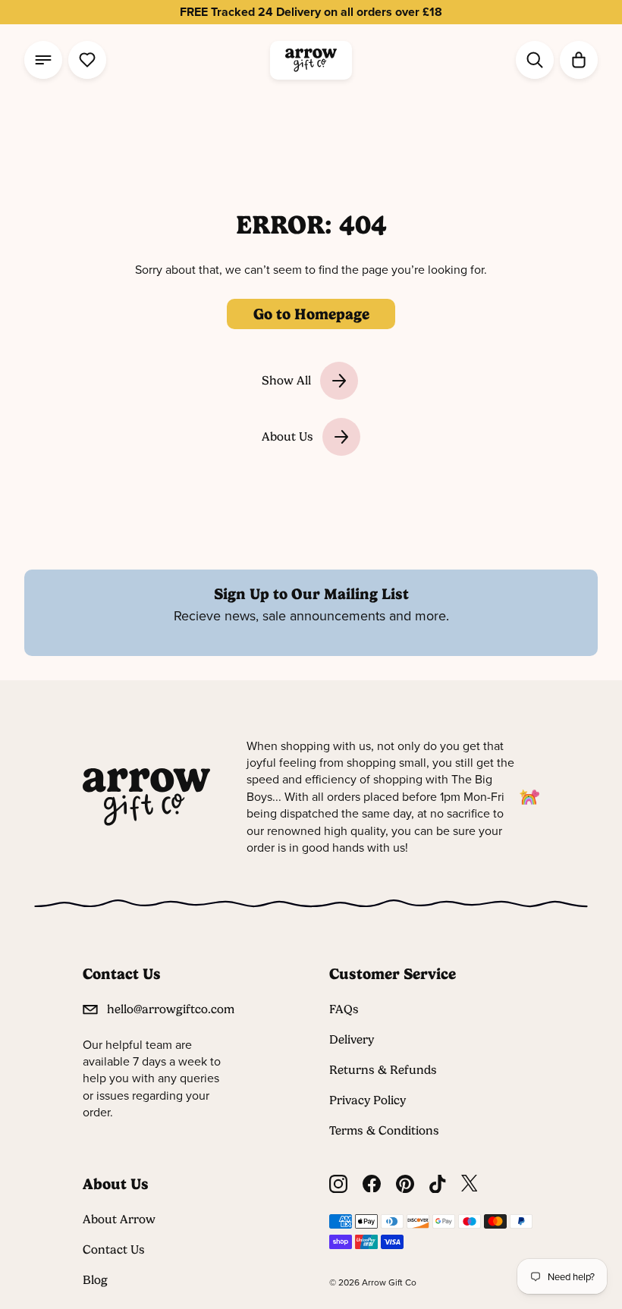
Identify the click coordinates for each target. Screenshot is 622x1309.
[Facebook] (372, 1184)
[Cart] (579, 60)
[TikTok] (437, 1184)
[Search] (535, 60)
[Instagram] (338, 1184)
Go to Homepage (311, 314)
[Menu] (43, 60)
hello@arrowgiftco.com (170, 1009)
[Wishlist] (87, 60)
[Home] (311, 60)
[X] (469, 1184)
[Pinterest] (405, 1184)
